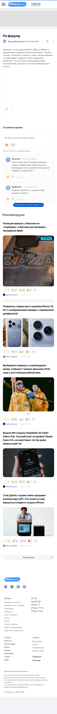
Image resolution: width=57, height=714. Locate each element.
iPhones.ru (10, 692)
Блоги (7, 647)
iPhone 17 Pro (37, 607)
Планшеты (8, 611)
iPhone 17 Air (37, 611)
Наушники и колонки (12, 602)
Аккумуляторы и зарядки (14, 605)
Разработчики (37, 647)
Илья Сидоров (11, 356)
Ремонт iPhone (38, 651)
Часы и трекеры (10, 614)
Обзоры (8, 598)
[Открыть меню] (3, 4)
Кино (6, 659)
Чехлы (7, 618)
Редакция (36, 656)
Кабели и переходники (13, 627)
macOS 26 (36, 601)
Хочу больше (28, 557)
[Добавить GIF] (13, 145)
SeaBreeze (16, 186)
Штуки (6, 621)
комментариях (24, 150)
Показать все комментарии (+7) (28, 205)
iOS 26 (34, 598)
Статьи (7, 637)
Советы (36, 637)
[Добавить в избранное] (47, 41)
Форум (7, 650)
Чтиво (7, 656)
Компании (8, 653)
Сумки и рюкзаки (11, 624)
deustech (16, 158)
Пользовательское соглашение (16, 671)
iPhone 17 (35, 604)
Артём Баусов (11, 294)
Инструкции (37, 641)
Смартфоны (9, 608)
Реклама (36, 660)
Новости (8, 640)
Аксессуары (9, 643)
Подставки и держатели (13, 630)
